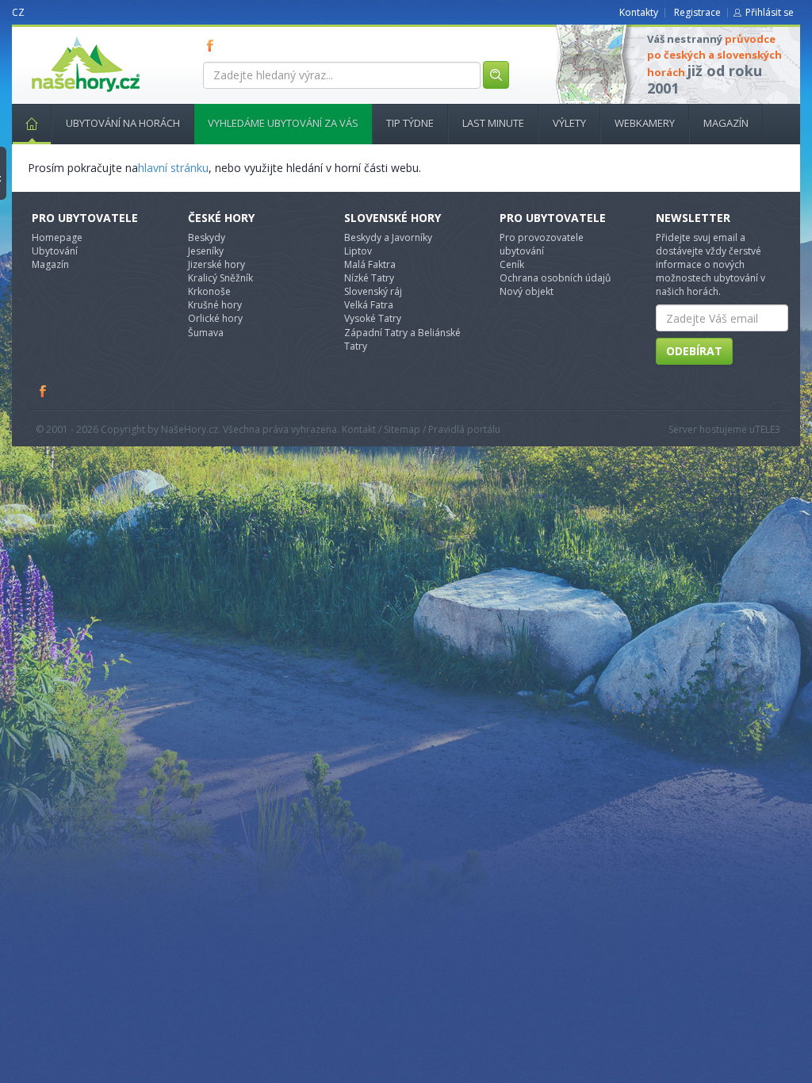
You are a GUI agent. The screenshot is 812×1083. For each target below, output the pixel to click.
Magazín (726, 123)
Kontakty (638, 12)
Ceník (512, 264)
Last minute (493, 123)
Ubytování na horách (123, 123)
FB (213, 45)
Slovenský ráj (373, 291)
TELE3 (767, 429)
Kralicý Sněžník (220, 278)
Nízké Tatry (369, 278)
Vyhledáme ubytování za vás (283, 123)
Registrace (697, 12)
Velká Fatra (368, 305)
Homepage (57, 237)
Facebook (44, 391)
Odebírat (694, 350)
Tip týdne (410, 123)
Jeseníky (206, 251)
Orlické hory (215, 318)
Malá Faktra (370, 264)
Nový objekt (526, 291)
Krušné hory (215, 305)
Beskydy (206, 237)
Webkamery (645, 123)
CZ (18, 12)
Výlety (569, 123)
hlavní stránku (173, 167)
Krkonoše (209, 291)
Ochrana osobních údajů (555, 278)
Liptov (358, 251)
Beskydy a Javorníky (388, 237)
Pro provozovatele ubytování (542, 244)
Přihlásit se (769, 12)
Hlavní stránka (32, 124)
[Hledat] (496, 75)
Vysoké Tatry (372, 318)
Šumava (206, 332)
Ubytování (55, 251)
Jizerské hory (216, 264)
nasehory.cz (57, 37)
